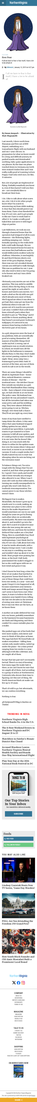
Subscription (18, 1016)
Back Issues (18, 1021)
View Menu (3, 3)
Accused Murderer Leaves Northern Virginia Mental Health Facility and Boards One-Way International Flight (18, 751)
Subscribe (18, 814)
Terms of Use (18, 1004)
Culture (5, 55)
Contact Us (18, 1031)
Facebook (18, 1037)
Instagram (18, 1039)
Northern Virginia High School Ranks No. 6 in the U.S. (18, 720)
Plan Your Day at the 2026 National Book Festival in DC (17, 762)
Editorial (10, 67)
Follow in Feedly (13, 845)
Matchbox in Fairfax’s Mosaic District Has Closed (18, 740)
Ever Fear (7, 57)
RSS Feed (10, 839)
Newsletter (18, 1019)
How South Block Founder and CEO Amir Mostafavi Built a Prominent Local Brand (18, 959)
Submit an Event (18, 1033)
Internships (18, 1002)
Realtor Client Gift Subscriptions (18, 1056)
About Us (19, 996)
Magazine (18, 1014)
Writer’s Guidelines (18, 1000)
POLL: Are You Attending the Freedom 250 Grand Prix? (17, 922)
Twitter (18, 1035)
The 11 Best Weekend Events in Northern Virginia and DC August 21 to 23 (18, 730)
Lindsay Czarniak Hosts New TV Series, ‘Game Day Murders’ (18, 886)
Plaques (18, 1054)
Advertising (18, 998)
